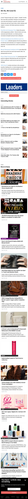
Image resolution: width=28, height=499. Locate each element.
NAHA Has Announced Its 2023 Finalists (10, 113)
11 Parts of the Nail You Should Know (10, 127)
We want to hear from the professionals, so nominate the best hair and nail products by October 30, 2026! (13, 192)
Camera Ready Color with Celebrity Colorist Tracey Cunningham (13, 383)
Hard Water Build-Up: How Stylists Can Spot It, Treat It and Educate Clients (10, 121)
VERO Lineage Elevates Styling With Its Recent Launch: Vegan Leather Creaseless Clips (13, 299)
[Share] (5, 74)
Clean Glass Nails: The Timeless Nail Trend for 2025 (10, 155)
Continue (14, 492)
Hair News (4, 295)
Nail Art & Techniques (7, 438)
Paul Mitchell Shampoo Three (9, 30)
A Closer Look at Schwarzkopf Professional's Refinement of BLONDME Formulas (14, 329)
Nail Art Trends (3, 153)
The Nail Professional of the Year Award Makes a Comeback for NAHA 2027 (12, 216)
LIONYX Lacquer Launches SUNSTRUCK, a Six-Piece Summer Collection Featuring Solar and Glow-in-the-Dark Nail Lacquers (14, 446)
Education (4, 238)
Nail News (4, 213)
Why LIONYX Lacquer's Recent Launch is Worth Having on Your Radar (12, 441)
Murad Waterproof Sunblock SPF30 (10, 49)
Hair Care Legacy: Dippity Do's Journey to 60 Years (13, 412)
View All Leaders (14, 95)
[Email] (2, 74)
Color (3, 326)
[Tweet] (11, 74)
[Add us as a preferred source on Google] (14, 74)
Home (2, 8)
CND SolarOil (4, 65)
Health (2, 125)
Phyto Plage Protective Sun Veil (9, 56)
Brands (2, 105)
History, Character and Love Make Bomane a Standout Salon (9, 142)
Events (2, 112)
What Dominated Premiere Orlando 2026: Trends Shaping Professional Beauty (11, 149)
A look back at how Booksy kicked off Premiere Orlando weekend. (12, 476)
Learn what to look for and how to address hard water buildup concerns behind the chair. (14, 275)
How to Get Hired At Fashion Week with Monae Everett (12, 242)
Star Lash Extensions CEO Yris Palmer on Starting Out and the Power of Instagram (11, 107)
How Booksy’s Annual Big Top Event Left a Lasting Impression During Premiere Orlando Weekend (14, 471)
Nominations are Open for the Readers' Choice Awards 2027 (10, 135)
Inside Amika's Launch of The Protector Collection (12, 359)
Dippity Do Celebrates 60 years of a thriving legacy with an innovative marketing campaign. (13, 417)
